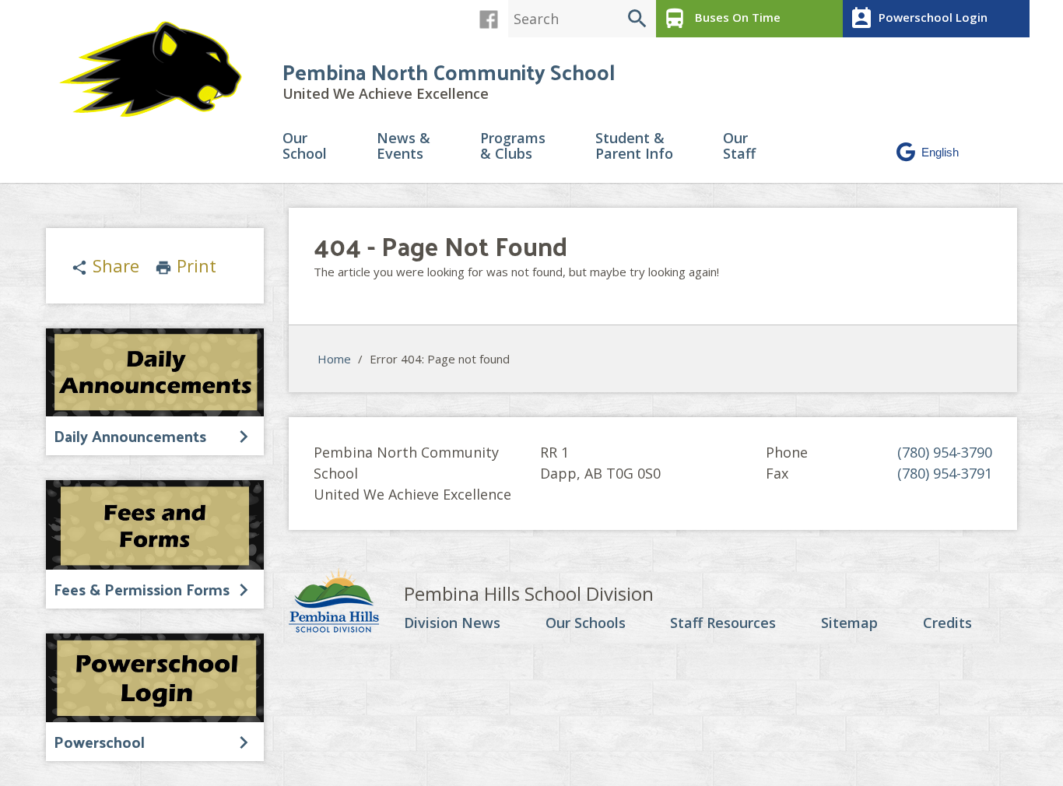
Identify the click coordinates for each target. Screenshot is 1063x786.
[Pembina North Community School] (158, 70)
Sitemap (849, 623)
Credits (947, 623)
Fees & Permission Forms (142, 589)
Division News (452, 623)
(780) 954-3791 (944, 473)
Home (334, 359)
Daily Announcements (130, 436)
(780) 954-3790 (944, 452)
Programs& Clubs (513, 147)
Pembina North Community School (448, 71)
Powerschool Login (918, 18)
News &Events (403, 147)
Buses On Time (721, 18)
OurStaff (739, 147)
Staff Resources (723, 623)
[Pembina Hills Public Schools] (346, 602)
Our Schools (586, 623)
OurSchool (304, 147)
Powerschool (99, 742)
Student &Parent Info (634, 147)
